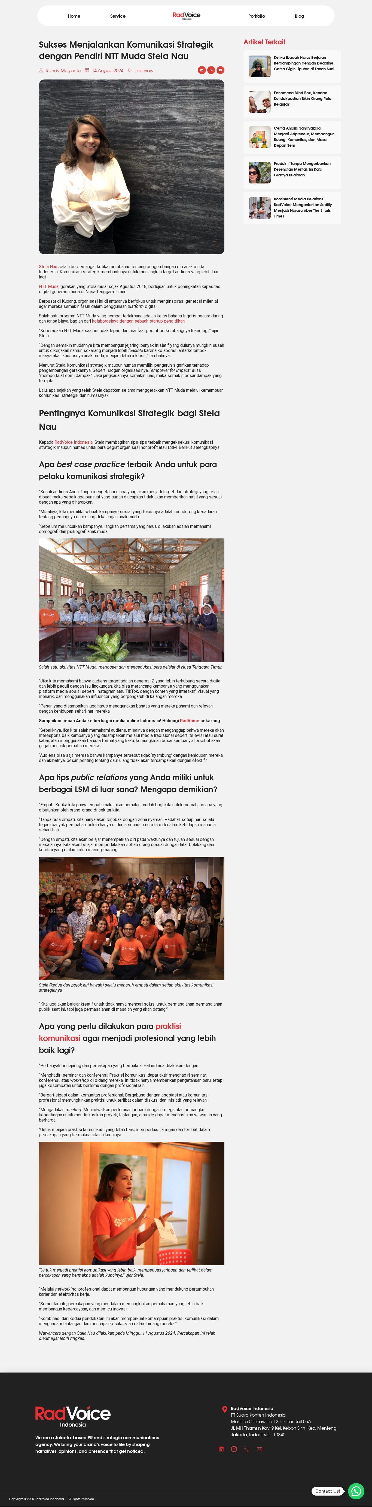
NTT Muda (49, 286)
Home (74, 15)
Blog (299, 15)
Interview (144, 70)
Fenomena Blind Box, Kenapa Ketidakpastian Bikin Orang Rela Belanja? (302, 98)
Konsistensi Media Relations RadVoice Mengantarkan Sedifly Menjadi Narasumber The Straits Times (303, 207)
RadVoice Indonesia (73, 442)
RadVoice (189, 720)
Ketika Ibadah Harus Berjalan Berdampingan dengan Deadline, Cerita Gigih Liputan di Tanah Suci (304, 62)
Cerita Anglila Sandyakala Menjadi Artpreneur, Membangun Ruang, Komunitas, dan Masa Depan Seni (304, 136)
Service (118, 15)
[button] (202, 70)
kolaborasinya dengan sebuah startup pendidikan (138, 321)
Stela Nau (48, 266)
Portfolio (256, 15)
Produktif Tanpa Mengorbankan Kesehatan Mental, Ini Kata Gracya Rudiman (302, 168)
